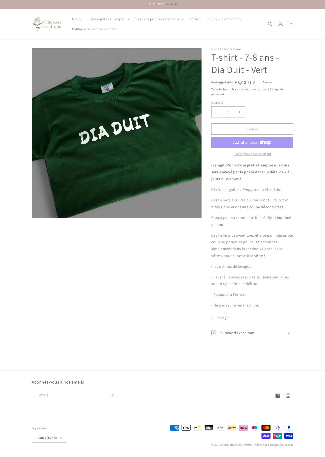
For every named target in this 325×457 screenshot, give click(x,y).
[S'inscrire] (112, 395)
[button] (109, 19)
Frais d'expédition (243, 89)
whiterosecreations (230, 444)
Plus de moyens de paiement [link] (252, 154)
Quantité (217, 103)
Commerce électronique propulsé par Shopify (267, 444)
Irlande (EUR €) (47, 438)
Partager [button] (223, 318)
